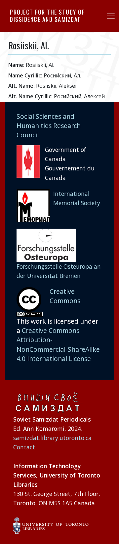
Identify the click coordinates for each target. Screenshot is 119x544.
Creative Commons (65, 296)
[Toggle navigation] (111, 16)
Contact (24, 447)
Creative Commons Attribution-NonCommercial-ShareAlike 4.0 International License (58, 344)
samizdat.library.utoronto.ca (52, 438)
